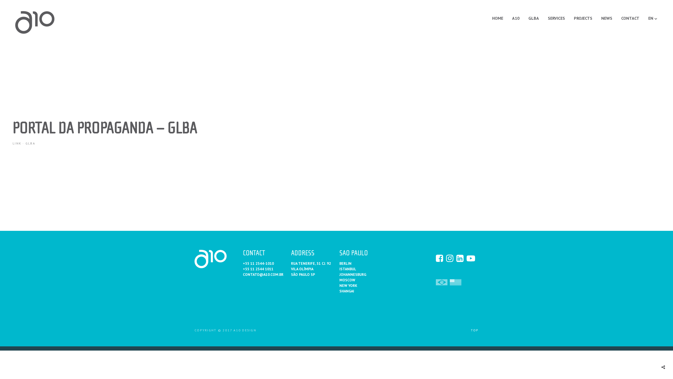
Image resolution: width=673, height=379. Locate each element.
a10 (515, 18)
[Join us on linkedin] (461, 258)
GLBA (533, 18)
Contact (630, 18)
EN (650, 18)
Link (17, 143)
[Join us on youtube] (471, 258)
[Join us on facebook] (440, 258)
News (606, 18)
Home (497, 18)
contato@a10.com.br (263, 274)
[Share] (663, 367)
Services (556, 18)
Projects (583, 18)
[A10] (35, 22)
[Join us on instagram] (451, 258)
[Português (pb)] (441, 282)
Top (474, 330)
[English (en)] (455, 282)
